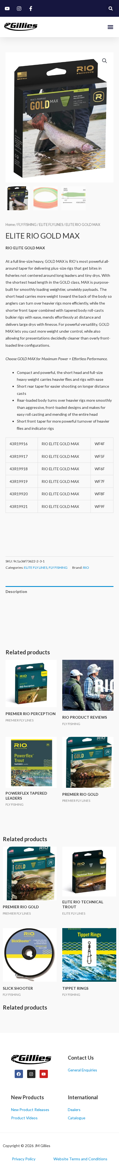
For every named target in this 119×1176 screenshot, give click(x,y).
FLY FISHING (27, 225)
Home (10, 225)
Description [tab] (16, 591)
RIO (86, 567)
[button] (110, 8)
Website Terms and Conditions (80, 1158)
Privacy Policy (23, 1158)
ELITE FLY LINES (51, 225)
